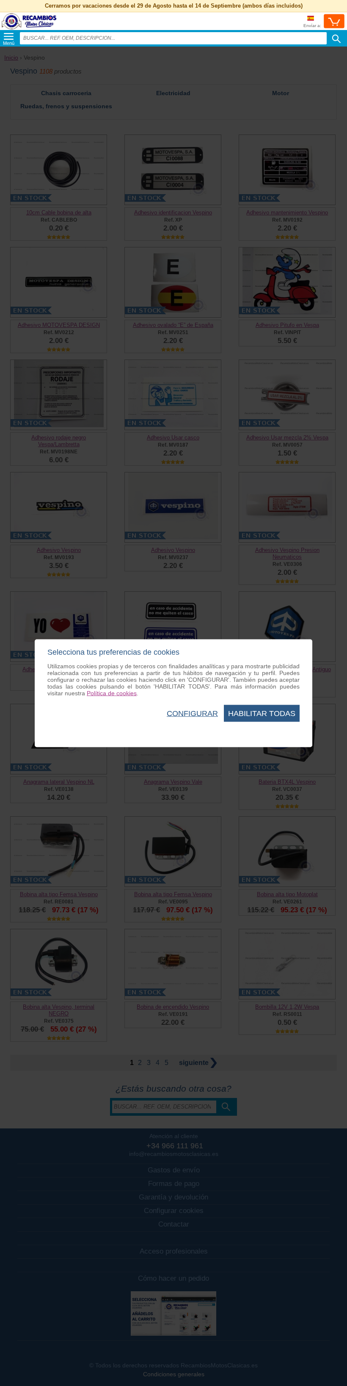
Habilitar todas (261, 713)
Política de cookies (112, 692)
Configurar (192, 713)
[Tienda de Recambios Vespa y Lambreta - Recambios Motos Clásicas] (29, 29)
